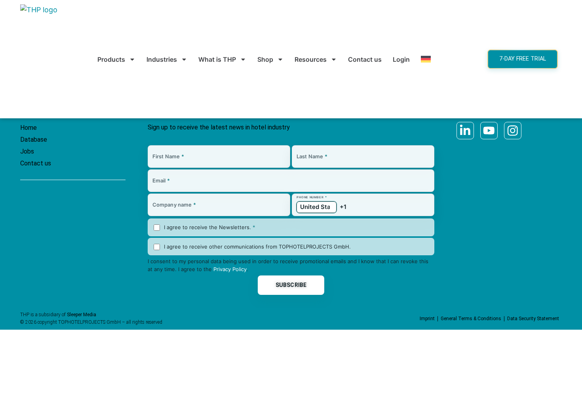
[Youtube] (489, 130)
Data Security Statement (533, 318)
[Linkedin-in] (465, 130)
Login (401, 59)
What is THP (217, 59)
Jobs (27, 151)
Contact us (365, 59)
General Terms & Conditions (471, 318)
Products (111, 59)
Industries (161, 59)
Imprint (427, 318)
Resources (311, 59)
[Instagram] (512, 130)
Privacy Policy (230, 269)
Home (28, 127)
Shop (265, 59)
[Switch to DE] (425, 59)
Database (33, 139)
